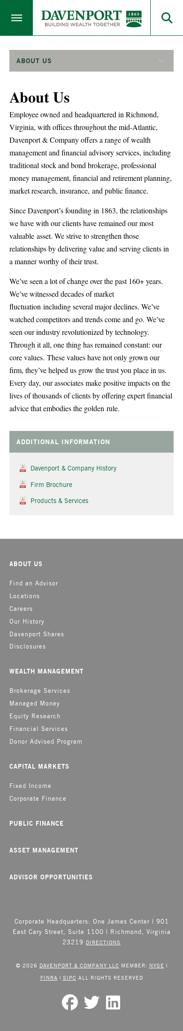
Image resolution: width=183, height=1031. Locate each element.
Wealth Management (46, 671)
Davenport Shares (36, 634)
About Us (26, 564)
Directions (103, 942)
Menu (16, 17)
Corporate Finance (38, 798)
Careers (21, 608)
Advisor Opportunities (51, 877)
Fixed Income (30, 785)
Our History (27, 621)
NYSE (156, 965)
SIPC (69, 977)
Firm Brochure (51, 484)
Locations (24, 596)
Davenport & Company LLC (79, 965)
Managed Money (34, 703)
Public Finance (36, 823)
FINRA (49, 977)
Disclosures (27, 646)
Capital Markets (39, 766)
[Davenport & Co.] (91, 18)
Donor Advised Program (46, 741)
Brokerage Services (39, 690)
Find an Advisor (33, 583)
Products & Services (59, 500)
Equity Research (35, 716)
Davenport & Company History (73, 468)
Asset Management (43, 850)
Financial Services (38, 728)
